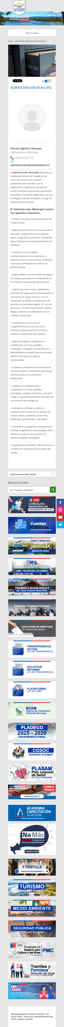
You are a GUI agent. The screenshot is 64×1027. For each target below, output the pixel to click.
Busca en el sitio (18, 482)
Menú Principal (32, 33)
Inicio (10, 41)
